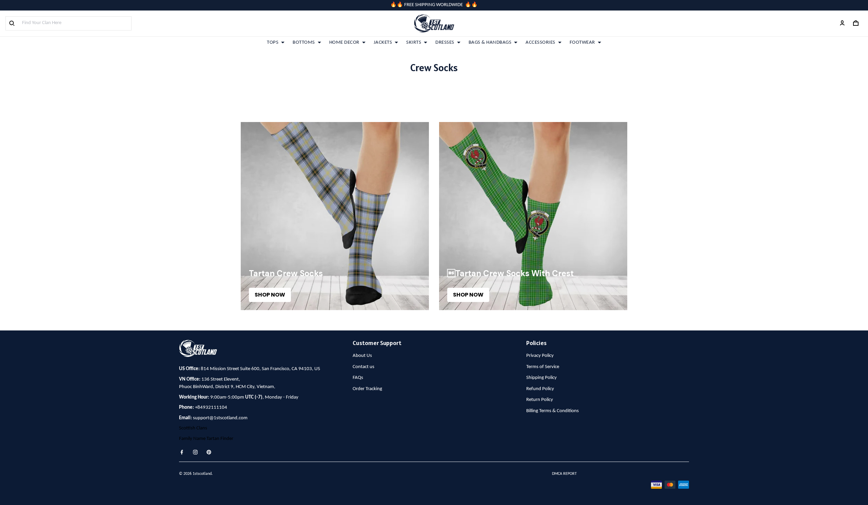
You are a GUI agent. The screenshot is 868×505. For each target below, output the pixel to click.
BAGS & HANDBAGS (490, 42)
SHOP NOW (270, 295)
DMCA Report (564, 474)
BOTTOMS (304, 42)
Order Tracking (367, 388)
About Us (362, 355)
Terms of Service (542, 366)
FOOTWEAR (582, 42)
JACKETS (383, 42)
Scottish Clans (193, 428)
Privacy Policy (540, 355)
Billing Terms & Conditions (552, 410)
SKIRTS (413, 42)
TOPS (272, 42)
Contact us (363, 366)
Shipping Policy (541, 377)
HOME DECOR (344, 42)
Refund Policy (540, 388)
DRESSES (444, 42)
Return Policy (539, 399)
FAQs (358, 377)
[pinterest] (211, 452)
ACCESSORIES (540, 42)
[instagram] (197, 452)
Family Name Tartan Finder (206, 438)
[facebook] (184, 452)
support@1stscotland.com (220, 418)
